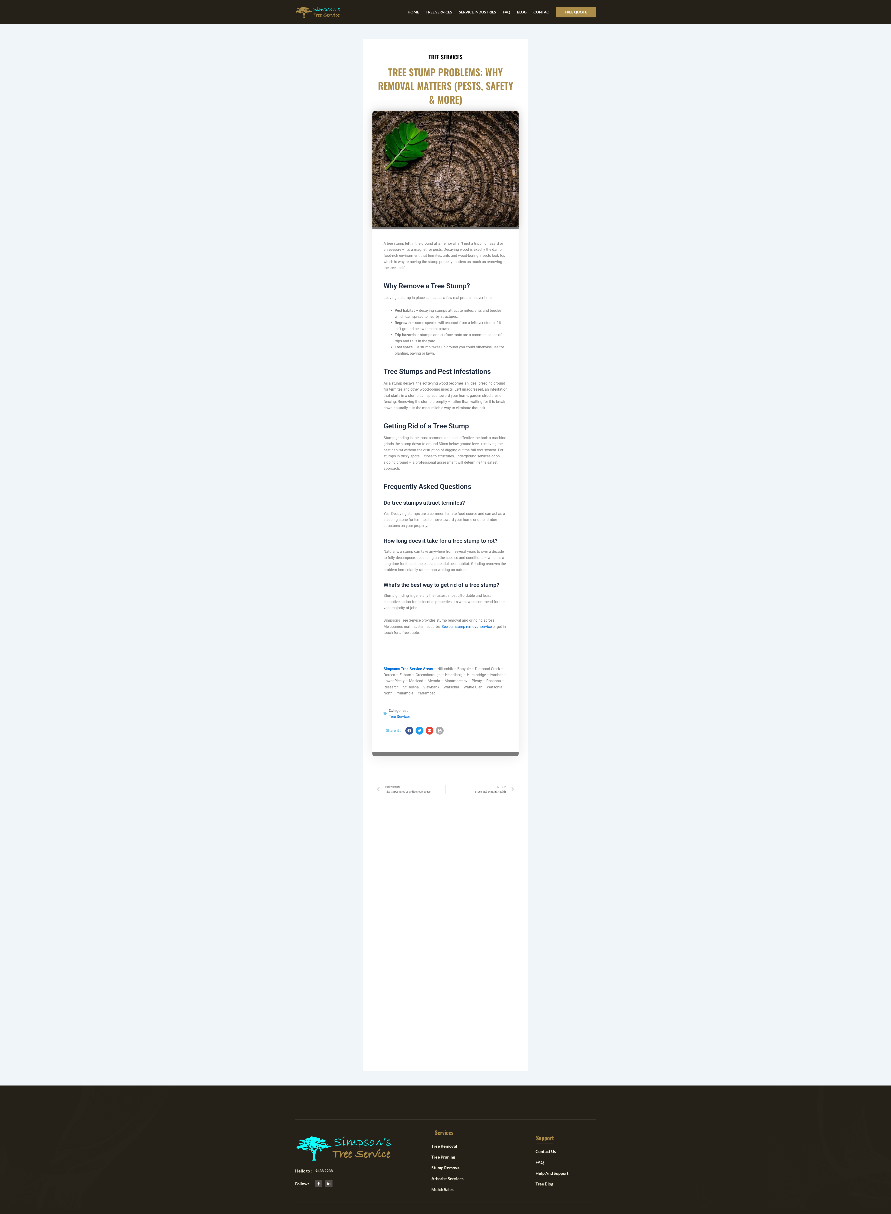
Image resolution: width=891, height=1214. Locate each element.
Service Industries (477, 12)
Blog (522, 12)
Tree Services (439, 12)
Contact (542, 12)
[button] (576, 12)
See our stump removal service (467, 626)
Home (413, 12)
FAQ (506, 12)
